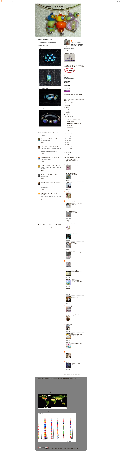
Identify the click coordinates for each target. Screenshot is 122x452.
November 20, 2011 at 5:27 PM (50, 138)
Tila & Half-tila (74, 174)
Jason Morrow (65, 448)
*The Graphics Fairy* (71, 159)
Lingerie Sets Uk (69, 293)
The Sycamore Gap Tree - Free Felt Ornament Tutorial (76, 281)
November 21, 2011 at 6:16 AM (53, 165)
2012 (67, 112)
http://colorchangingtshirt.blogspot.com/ (73, 102)
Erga (42, 146)
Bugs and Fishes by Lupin (72, 279)
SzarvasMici (68, 288)
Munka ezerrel (70, 129)
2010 (67, 152)
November (69, 118)
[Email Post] (57, 132)
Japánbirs (73, 316)
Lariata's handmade (70, 251)
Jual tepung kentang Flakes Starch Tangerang (76, 335)
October (69, 133)
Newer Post (41, 224)
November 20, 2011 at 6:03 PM (51, 146)
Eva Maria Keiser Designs (72, 270)
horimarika (68, 296)
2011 (67, 114)
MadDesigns (69, 182)
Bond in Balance (74, 165)
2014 (67, 109)
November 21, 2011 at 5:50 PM (50, 174)
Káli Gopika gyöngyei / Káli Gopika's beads (72, 201)
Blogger (76, 448)
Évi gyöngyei (69, 164)
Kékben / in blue (70, 121)
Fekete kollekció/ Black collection (74, 123)
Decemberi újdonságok (75, 225)
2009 (67, 154)
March (68, 146)
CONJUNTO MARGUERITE (77, 343)
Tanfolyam (69, 130)
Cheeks (74, 41)
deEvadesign (44, 193)
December (69, 116)
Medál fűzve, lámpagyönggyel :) (74, 119)
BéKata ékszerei (69, 324)
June (68, 140)
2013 (67, 110)
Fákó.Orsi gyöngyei (70, 242)
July (68, 138)
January (69, 149)
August (68, 136)
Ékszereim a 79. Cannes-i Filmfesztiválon (76, 204)
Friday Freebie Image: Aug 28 (72, 160)
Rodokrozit (73, 306)
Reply (42, 142)
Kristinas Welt (69, 291)
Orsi (42, 138)
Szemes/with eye (70, 125)
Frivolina (43, 165)
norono (43, 157)
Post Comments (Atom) (49, 227)
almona (67, 220)
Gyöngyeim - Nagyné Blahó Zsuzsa (74, 314)
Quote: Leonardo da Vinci (76, 271)
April (68, 144)
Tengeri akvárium (70, 127)
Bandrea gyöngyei (70, 305)
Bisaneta (68, 342)
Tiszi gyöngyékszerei (71, 211)
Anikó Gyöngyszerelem (71, 233)
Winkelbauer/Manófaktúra (47, 182)
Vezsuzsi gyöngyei (70, 223)
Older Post (58, 224)
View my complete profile (69, 50)
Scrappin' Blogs (69, 333)
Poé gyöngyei (69, 260)
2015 (67, 107)
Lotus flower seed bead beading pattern (76, 253)
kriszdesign (68, 191)
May (68, 142)
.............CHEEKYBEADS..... (51, 6)
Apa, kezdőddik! (74, 297)
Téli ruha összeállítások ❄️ (76, 353)
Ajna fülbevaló (74, 212)
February (69, 148)
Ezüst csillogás (74, 243)
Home (50, 224)
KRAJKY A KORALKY (71, 173)
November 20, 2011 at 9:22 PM (52, 157)
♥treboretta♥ (69, 351)
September (69, 135)
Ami (42, 174)
